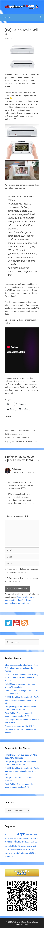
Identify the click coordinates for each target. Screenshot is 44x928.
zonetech (8, 856)
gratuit (20, 838)
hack (24, 838)
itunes (28, 842)
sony (28, 849)
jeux (6, 846)
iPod (24, 842)
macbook (23, 846)
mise (28, 846)
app (15, 834)
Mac (17, 845)
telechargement (10, 853)
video (31, 852)
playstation (15, 849)
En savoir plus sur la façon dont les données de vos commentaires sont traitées (19, 600)
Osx (9, 849)
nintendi (14, 431)
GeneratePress (22, 924)
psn (24, 849)
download (11, 838)
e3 (8, 431)
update (26, 853)
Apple (21, 834)
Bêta (6, 838)
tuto (22, 853)
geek (16, 838)
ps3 (20, 849)
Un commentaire (14, 434)
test (18, 852)
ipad (10, 842)
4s (10, 834)
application (29, 835)
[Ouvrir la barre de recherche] (40, 17)
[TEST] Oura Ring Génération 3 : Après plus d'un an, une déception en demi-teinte (22, 771)
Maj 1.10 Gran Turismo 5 (18, 438)
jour (9, 846)
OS (6, 849)
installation (34, 838)
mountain (33, 846)
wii (34, 431)
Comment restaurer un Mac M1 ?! (19, 726)
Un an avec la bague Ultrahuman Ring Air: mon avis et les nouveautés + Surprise (21, 677)
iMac (28, 838)
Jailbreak (34, 842)
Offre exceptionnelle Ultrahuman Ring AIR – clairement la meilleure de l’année (21, 668)
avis (35, 835)
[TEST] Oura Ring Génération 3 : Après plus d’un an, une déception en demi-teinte (22, 700)
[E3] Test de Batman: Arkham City (22, 441)
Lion (12, 845)
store (32, 849)
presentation (24, 431)
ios (6, 841)
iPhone (17, 841)
